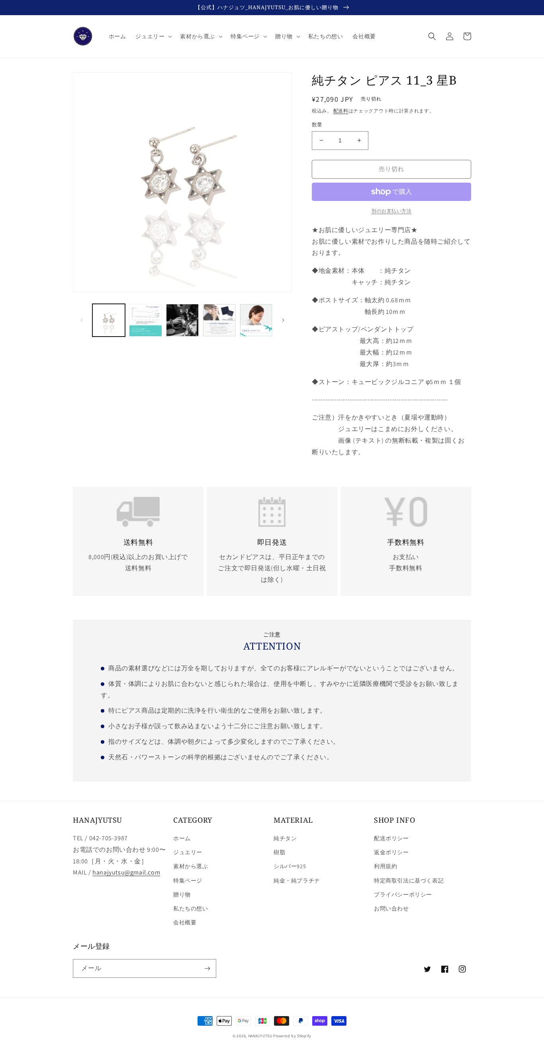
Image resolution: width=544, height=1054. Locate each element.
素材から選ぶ (190, 866)
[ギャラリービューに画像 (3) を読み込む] (182, 320)
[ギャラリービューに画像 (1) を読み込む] (108, 320)
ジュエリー (187, 852)
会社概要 (184, 922)
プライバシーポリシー (403, 894)
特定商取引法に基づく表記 (409, 880)
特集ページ (187, 880)
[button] (153, 36)
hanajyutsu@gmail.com (126, 872)
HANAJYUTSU (260, 1035)
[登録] (207, 968)
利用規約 (385, 866)
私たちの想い (190, 908)
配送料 (340, 111)
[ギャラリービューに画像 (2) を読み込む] (145, 320)
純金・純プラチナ (297, 880)
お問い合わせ (391, 908)
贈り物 (182, 894)
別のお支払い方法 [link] (391, 211)
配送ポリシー (391, 838)
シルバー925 (290, 866)
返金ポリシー (391, 852)
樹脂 (279, 852)
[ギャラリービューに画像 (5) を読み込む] (256, 320)
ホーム (182, 838)
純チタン (285, 838)
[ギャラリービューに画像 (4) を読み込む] (219, 320)
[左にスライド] (81, 320)
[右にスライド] (283, 320)
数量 (317, 124)
